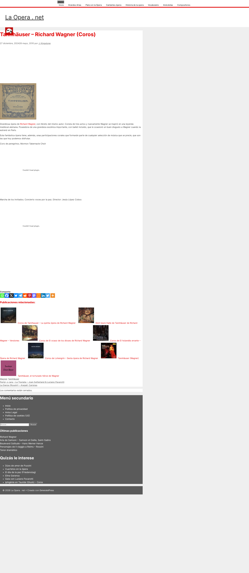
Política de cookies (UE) (17, 415)
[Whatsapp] (2, 295)
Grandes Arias (74, 5)
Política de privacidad (16, 409)
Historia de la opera (135, 5)
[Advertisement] (71, 63)
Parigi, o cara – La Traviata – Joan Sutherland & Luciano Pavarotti (32, 382)
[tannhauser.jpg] (18, 118)
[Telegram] (20, 295)
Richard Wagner (27, 124)
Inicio (61, 5)
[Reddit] (25, 295)
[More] (53, 295)
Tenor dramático (8, 450)
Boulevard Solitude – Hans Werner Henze (21, 443)
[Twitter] (47, 295)
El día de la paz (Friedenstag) (20, 472)
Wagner (3, 379)
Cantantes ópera (113, 5)
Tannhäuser (13, 379)
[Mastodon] (34, 295)
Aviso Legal (11, 412)
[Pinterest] (29, 295)
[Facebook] (7, 295)
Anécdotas (168, 5)
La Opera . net (24, 17)
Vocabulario (153, 5)
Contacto (10, 419)
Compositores (183, 5)
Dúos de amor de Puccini (18, 465)
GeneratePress (47, 490)
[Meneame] (38, 295)
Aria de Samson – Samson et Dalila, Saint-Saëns (25, 440)
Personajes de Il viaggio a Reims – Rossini (21, 446)
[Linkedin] (43, 295)
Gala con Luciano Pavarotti (19, 479)
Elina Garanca (12, 475)
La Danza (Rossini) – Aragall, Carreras (18, 385)
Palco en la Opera (94, 5)
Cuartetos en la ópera (16, 469)
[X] (11, 295)
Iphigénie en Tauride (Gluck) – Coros (24, 482)
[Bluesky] (16, 295)
